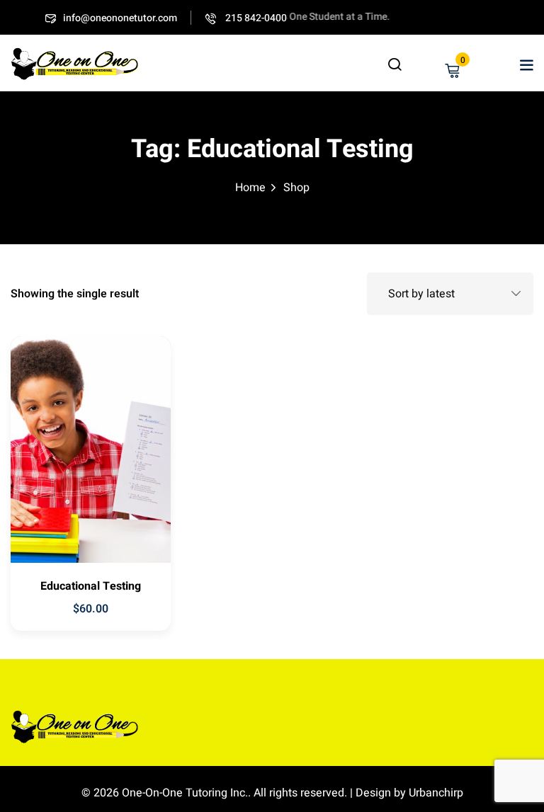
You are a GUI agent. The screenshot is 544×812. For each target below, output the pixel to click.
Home (250, 187)
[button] (526, 65)
